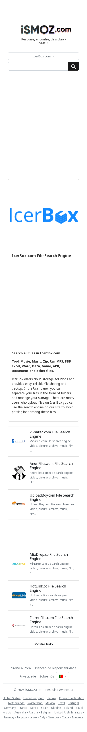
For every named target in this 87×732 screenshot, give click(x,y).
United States (12, 698)
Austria (33, 712)
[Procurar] (73, 66)
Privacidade (27, 676)
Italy (42, 717)
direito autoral (21, 668)
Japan (33, 717)
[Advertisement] (43, 124)
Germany (10, 708)
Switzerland (35, 703)
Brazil (61, 703)
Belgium (46, 712)
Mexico (50, 703)
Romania (77, 717)
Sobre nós (46, 676)
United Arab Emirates (68, 712)
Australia (20, 712)
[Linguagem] (62, 676)
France (23, 708)
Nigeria (22, 717)
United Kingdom (33, 698)
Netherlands (16, 703)
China (65, 717)
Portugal (73, 703)
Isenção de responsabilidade (55, 668)
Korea (34, 708)
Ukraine (56, 708)
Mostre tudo (43, 644)
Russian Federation (71, 698)
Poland (68, 708)
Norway (9, 717)
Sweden (53, 717)
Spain (44, 708)
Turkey (51, 698)
